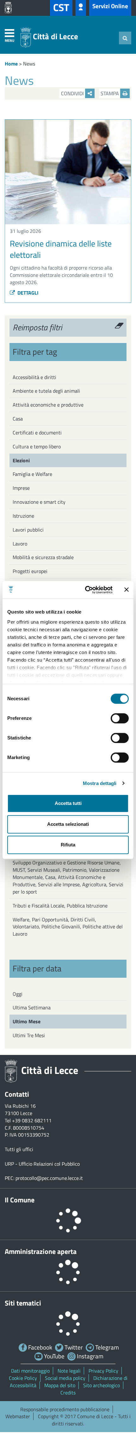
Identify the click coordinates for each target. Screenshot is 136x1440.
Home (11, 63)
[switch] (120, 718)
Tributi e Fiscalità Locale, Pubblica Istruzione (60, 905)
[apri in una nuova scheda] (10, 8)
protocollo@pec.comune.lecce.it (49, 1178)
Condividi (73, 93)
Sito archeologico (101, 1385)
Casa (18, 418)
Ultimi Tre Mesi (29, 1035)
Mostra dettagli (100, 783)
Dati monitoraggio (30, 1371)
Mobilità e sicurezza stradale (43, 557)
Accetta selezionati (68, 824)
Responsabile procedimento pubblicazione (64, 1409)
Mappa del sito (59, 1385)
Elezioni (21, 460)
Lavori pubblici (28, 529)
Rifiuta (68, 844)
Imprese (21, 488)
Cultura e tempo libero (37, 446)
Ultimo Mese (26, 1021)
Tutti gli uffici (19, 1149)
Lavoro (20, 543)
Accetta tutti (68, 803)
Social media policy (65, 1378)
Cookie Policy (23, 1378)
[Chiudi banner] (126, 590)
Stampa (110, 93)
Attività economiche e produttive (48, 404)
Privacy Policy (103, 1371)
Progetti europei (30, 571)
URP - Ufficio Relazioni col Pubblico (42, 1164)
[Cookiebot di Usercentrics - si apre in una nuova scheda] (86, 590)
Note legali (69, 1371)
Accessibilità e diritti (34, 377)
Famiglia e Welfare (32, 474)
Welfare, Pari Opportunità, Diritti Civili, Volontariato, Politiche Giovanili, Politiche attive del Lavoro (68, 927)
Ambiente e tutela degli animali (46, 391)
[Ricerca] (125, 38)
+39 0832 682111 (32, 1120)
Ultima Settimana (32, 1007)
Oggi (17, 994)
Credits (68, 1392)
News (29, 63)
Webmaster (17, 1416)
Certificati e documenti (37, 432)
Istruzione (23, 516)
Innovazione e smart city (39, 502)
